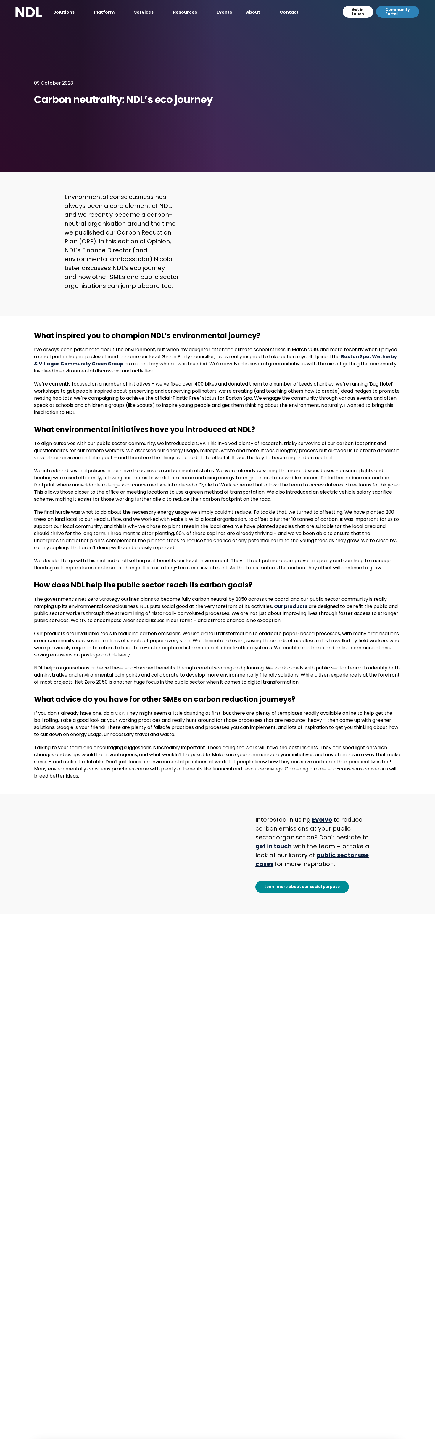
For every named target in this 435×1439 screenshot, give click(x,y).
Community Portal (397, 11)
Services (144, 12)
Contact (289, 12)
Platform (104, 12)
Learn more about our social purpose (302, 886)
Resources (185, 12)
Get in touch (358, 11)
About (253, 12)
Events (224, 12)
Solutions (64, 12)
